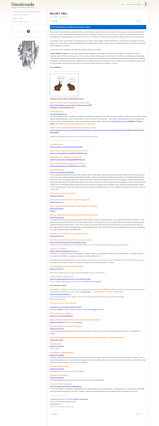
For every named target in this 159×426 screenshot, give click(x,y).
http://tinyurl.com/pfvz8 (57, 322)
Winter (77, 322)
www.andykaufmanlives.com (58, 114)
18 (24, 31)
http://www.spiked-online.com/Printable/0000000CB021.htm (67, 159)
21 (35, 31)
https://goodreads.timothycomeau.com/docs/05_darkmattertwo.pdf (69, 105)
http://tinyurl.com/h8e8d (57, 346)
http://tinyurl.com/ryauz (56, 208)
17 (20, 31)
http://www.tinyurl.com (81, 399)
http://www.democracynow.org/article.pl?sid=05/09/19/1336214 (105, 130)
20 (32, 31)
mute (80, 322)
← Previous (54, 21)
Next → (139, 21)
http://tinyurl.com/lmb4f (57, 377)
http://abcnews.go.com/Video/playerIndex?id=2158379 (66, 307)
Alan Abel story (120, 121)
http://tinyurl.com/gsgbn (57, 329)
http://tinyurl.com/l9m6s (57, 196)
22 (39, 31)
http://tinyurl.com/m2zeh (57, 369)
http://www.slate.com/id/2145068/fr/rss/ (61, 316)
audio (94, 309)
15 (13, 31)
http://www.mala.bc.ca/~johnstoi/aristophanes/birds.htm (66, 147)
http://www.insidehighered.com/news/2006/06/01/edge (66, 386)
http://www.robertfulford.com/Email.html (62, 172)
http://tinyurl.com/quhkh (57, 355)
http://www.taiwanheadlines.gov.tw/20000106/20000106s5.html (68, 153)
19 (28, 31)
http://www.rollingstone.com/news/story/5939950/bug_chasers (68, 242)
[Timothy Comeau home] (146, 4)
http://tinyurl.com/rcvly (56, 202)
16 (17, 31)
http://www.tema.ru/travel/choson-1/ (60, 294)
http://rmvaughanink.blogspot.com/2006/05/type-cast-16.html (67, 166)
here (99, 281)
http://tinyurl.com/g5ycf (56, 269)
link (122, 297)
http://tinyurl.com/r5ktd (56, 340)
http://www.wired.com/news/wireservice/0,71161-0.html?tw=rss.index (70, 279)
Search (15, 18)
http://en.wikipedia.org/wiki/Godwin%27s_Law (64, 251)
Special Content (131, 4)
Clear (21, 18)
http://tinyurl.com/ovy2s (57, 236)
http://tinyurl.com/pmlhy (57, 217)
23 (43, 31)
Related (52, 211)
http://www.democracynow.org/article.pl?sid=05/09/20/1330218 (68, 130)
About (123, 4)
